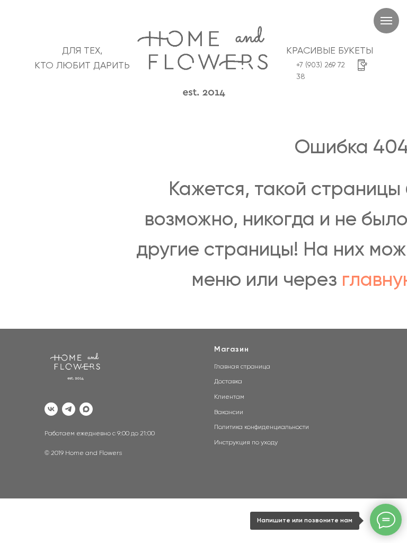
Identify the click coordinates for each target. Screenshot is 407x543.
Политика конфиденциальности (261, 427)
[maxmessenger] (86, 409)
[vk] (51, 409)
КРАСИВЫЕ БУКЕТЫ (329, 51)
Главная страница (242, 367)
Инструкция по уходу (246, 443)
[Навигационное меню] (386, 20)
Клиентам (229, 397)
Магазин (231, 349)
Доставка (228, 382)
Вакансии (228, 412)
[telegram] (68, 409)
